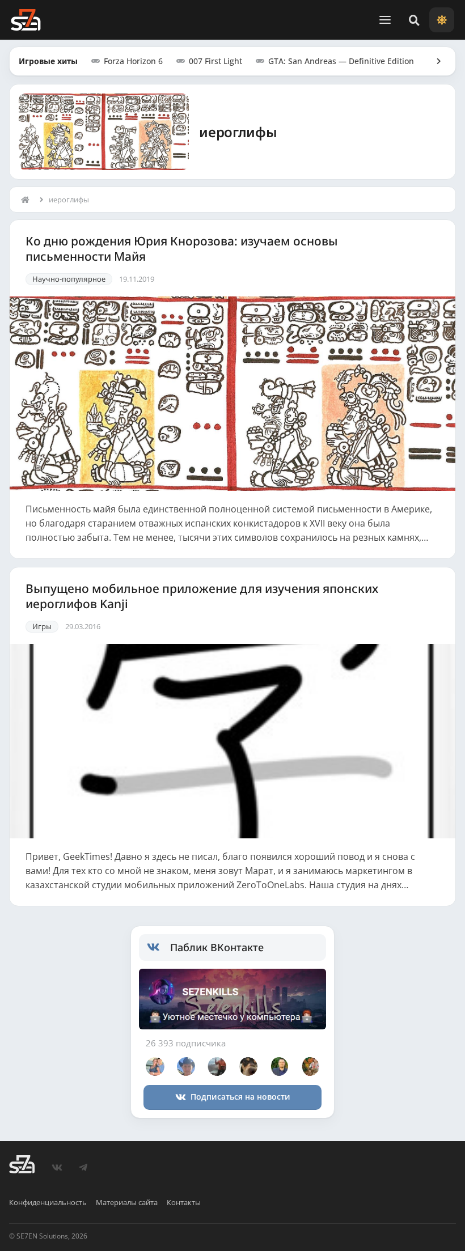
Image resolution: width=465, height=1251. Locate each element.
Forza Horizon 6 (133, 61)
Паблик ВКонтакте (217, 947)
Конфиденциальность (48, 1202)
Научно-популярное (68, 279)
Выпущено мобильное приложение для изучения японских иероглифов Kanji (202, 596)
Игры (42, 626)
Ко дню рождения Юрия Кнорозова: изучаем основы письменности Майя (182, 249)
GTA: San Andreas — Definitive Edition (341, 61)
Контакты (184, 1202)
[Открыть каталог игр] (433, 61)
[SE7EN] (25, 19)
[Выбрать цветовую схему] (441, 19)
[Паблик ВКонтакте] (158, 947)
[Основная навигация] (385, 19)
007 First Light (215, 61)
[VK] (57, 1167)
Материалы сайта (127, 1202)
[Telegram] (83, 1167)
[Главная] (28, 199)
